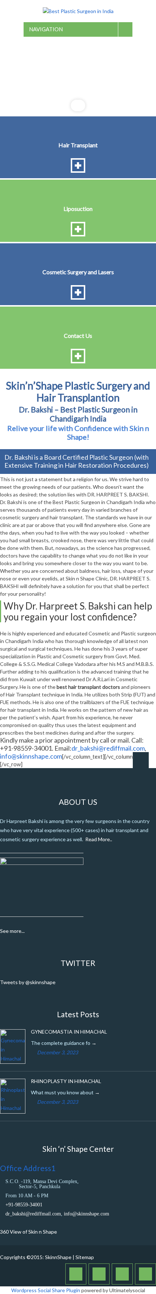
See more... (12, 931)
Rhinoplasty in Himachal (66, 1081)
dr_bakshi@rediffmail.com (108, 748)
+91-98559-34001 (23, 1204)
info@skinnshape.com (31, 756)
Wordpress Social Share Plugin (46, 1290)
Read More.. (98, 839)
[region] (78, 76)
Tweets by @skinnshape (28, 982)
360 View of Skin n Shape (28, 1232)
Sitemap (84, 1257)
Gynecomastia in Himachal (69, 1032)
